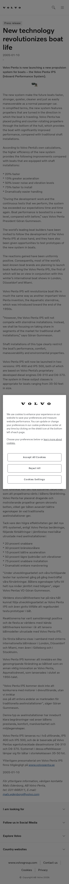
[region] (34, 442)
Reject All (34, 468)
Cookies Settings (34, 479)
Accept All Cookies (34, 457)
